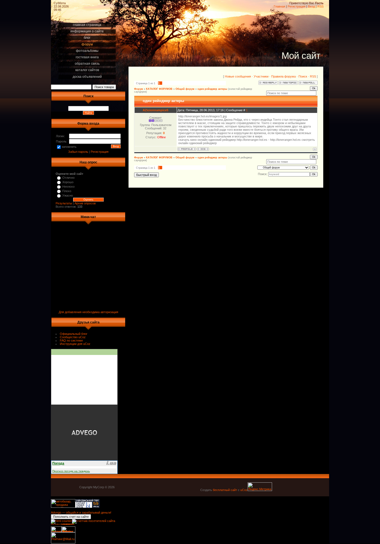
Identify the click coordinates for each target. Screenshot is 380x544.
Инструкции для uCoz (75, 343)
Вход (311, 6)
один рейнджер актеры (212, 89)
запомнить (69, 146)
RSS (320, 6)
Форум (138, 89)
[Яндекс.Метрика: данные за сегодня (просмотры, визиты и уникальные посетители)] (260, 486)
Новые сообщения (238, 76)
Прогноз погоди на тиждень (71, 471)
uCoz (244, 490)
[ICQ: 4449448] (203, 149)
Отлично (68, 177)
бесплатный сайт (225, 490)
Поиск (302, 76)
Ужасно (67, 195)
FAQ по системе (71, 340)
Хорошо (67, 182)
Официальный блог (73, 333)
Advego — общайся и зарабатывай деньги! (81, 512)
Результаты (64, 203)
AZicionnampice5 (155, 110)
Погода (58, 463)
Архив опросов (85, 203)
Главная (279, 6)
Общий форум (185, 89)
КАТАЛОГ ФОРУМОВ (159, 89)
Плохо (66, 191)
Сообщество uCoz (73, 337)
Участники (261, 76)
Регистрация (296, 6)
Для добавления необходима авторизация (88, 312)
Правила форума (283, 76)
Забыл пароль (78, 151)
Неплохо (68, 186)
